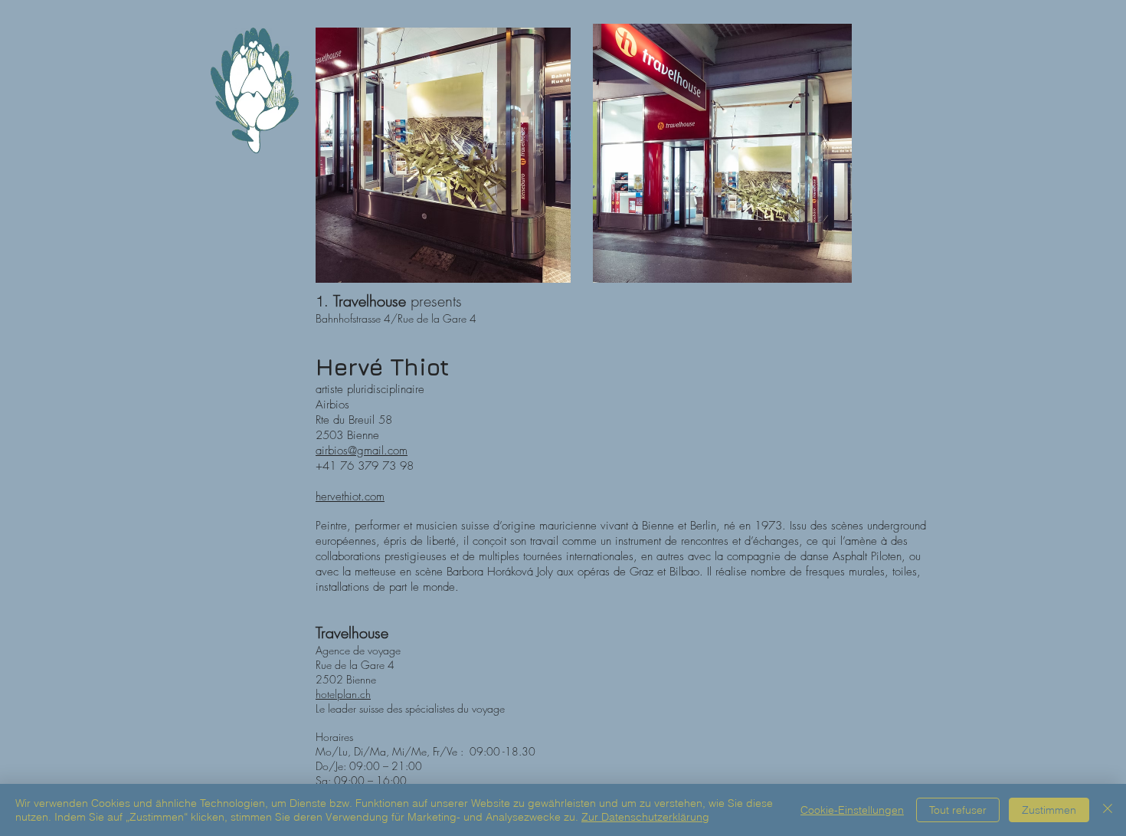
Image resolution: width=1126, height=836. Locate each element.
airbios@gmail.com (362, 450)
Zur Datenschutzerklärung (645, 817)
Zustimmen (1049, 810)
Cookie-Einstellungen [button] (852, 810)
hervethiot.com (350, 496)
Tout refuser (958, 810)
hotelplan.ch (343, 694)
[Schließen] (1107, 810)
